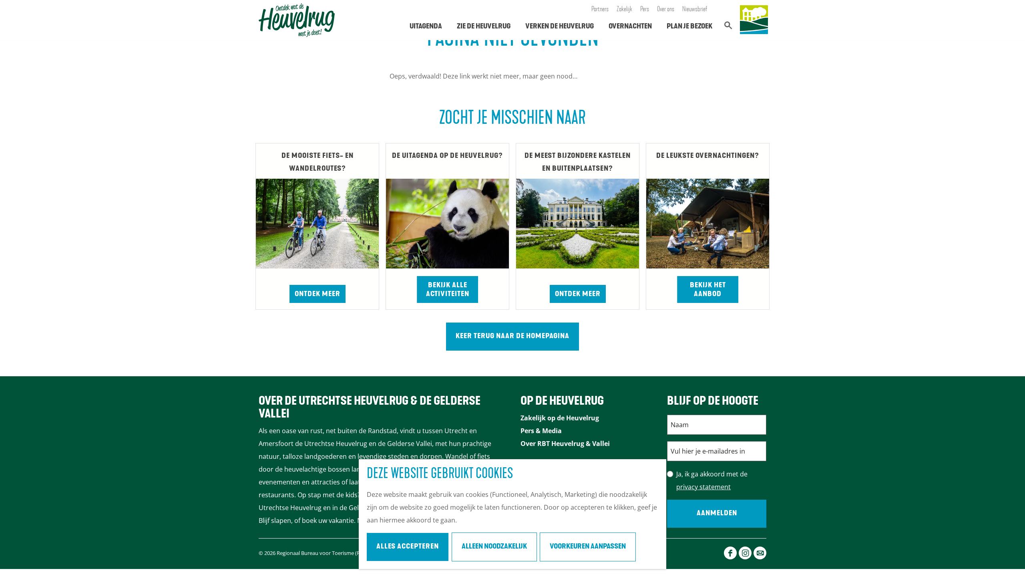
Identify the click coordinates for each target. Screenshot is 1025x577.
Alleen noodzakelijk (494, 547)
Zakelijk (624, 9)
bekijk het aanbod (708, 290)
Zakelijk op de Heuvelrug (560, 418)
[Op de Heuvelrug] (754, 20)
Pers (644, 9)
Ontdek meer (317, 294)
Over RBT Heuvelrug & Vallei (565, 443)
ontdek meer (578, 294)
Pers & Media (541, 431)
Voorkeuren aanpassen (588, 547)
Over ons (665, 9)
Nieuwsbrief (694, 9)
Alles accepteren (407, 547)
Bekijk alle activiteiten (447, 290)
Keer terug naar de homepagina (512, 336)
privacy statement (703, 486)
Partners (600, 9)
